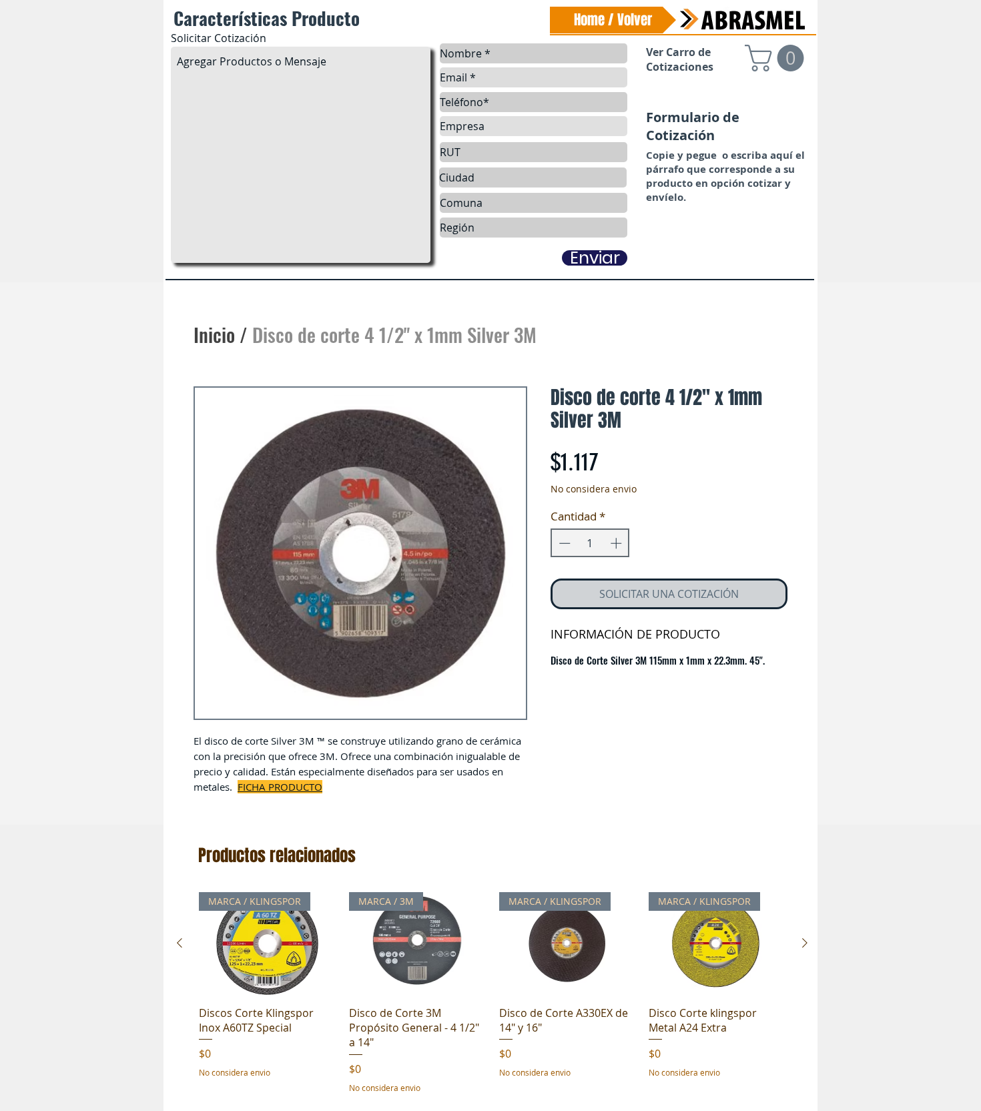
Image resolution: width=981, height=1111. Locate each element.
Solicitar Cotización (218, 38)
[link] (777, 58)
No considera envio (594, 488)
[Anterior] (180, 943)
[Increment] (617, 543)
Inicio (214, 334)
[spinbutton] (590, 543)
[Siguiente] (805, 943)
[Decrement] (563, 543)
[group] (492, 992)
